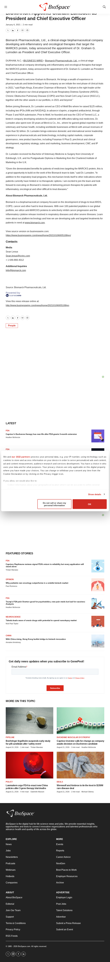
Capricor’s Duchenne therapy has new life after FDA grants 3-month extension (41, 434)
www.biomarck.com (35, 222)
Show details (94, 494)
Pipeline (10, 737)
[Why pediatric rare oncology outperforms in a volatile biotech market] (97, 584)
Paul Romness (11, 586)
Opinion (10, 579)
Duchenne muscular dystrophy (73, 737)
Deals (60, 782)
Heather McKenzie (13, 437)
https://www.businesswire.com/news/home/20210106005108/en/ (38, 235)
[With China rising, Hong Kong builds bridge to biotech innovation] (97, 641)
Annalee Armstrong (13, 642)
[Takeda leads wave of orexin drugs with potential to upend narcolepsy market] (97, 622)
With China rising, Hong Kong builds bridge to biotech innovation (36, 639)
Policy (9, 782)
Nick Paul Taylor (12, 624)
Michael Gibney (87, 792)
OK (89, 504)
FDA (7, 431)
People (12, 325)
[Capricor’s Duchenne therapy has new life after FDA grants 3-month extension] (97, 436)
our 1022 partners (21, 457)
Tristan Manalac (12, 570)
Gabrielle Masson (37, 792)
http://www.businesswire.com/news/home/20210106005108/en (37, 305)
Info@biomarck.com (16, 270)
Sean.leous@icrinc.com (18, 256)
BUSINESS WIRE (33, 60)
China (8, 636)
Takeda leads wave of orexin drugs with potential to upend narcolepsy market (41, 620)
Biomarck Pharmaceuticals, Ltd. (61, 60)
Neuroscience (13, 617)
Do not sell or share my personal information (54, 504)
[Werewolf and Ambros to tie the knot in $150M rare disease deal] (80, 765)
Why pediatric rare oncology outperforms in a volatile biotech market (37, 583)
